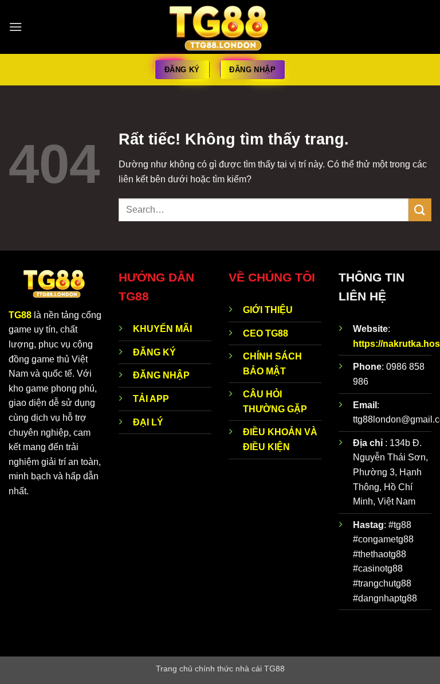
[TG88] (220, 27)
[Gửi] (419, 209)
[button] (15, 27)
